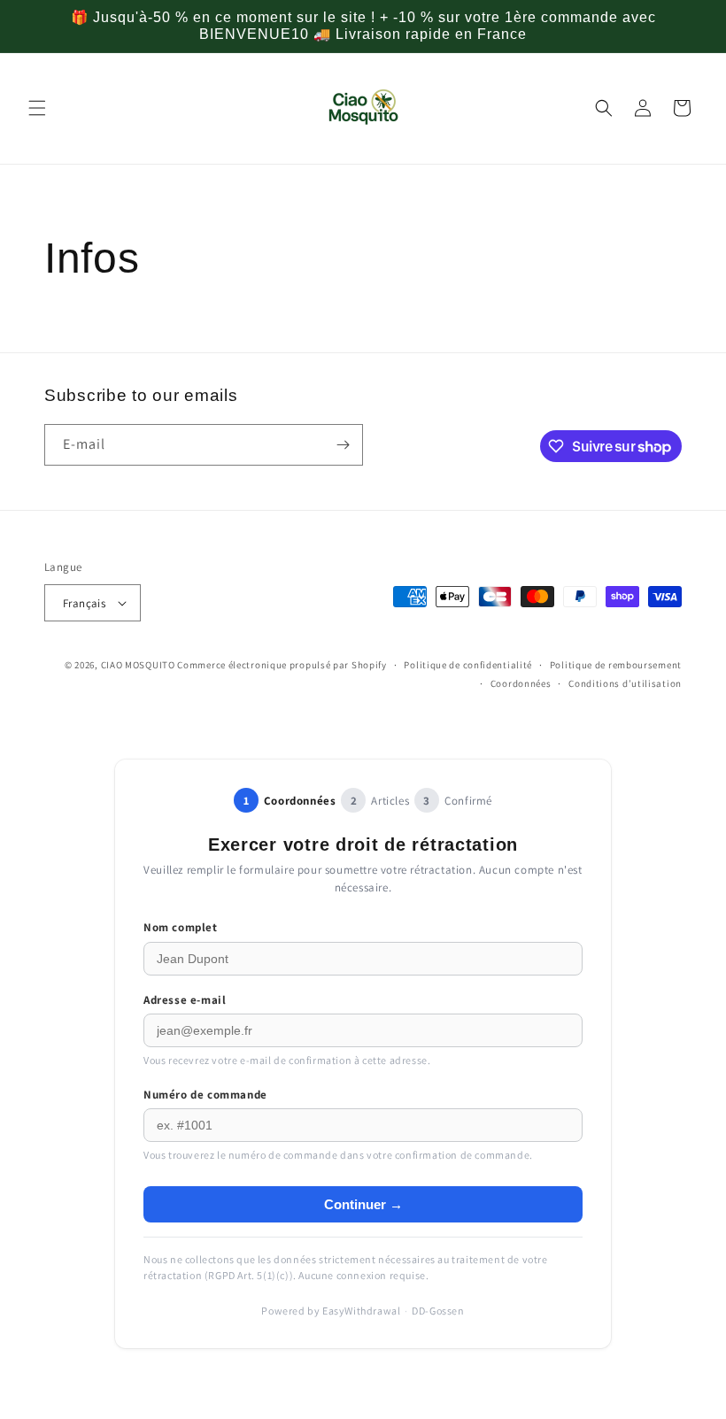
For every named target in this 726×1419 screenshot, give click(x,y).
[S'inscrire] (342, 445)
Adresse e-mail (184, 999)
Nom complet (180, 927)
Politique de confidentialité (468, 665)
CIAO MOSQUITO (138, 665)
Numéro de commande (205, 1094)
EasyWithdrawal (361, 1310)
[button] (37, 108)
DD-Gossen (438, 1310)
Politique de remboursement (616, 665)
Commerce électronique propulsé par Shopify (281, 665)
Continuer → (363, 1204)
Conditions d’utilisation (625, 683)
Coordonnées (521, 683)
